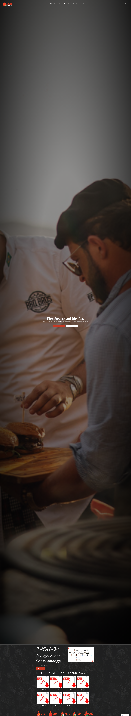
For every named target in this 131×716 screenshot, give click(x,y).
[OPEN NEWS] (59, 3)
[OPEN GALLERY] (77, 3)
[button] (125, 3)
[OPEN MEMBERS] (54, 3)
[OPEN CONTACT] (87, 3)
